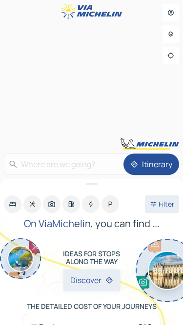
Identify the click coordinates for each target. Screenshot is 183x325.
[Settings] (171, 34)
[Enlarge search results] (91, 184)
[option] (12, 204)
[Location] (171, 55)
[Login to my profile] (171, 12)
